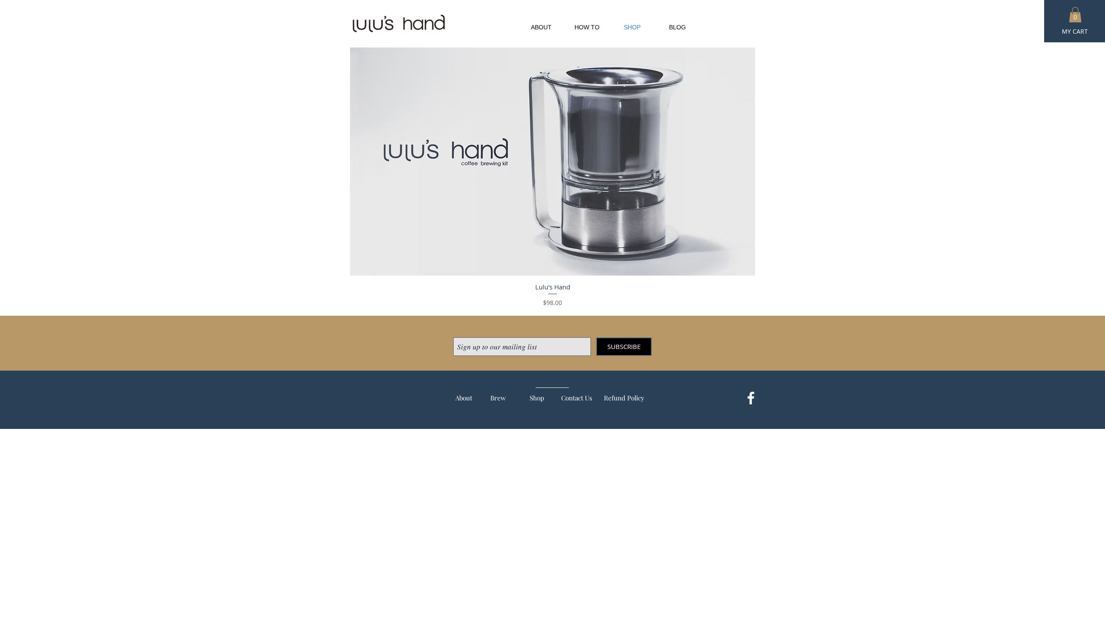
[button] (1075, 14)
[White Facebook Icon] (750, 398)
